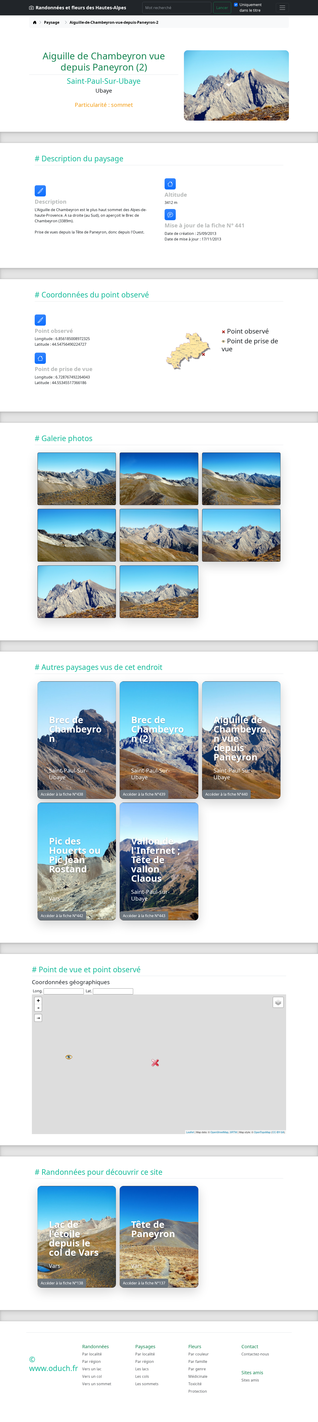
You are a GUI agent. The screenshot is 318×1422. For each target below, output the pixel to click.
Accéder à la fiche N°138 (62, 1283)
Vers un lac (91, 1368)
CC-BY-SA (278, 1132)
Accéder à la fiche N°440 (226, 794)
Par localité (92, 1354)
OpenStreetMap (219, 1132)
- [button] (38, 1007)
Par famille (197, 1361)
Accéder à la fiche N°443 (144, 915)
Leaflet (190, 1132)
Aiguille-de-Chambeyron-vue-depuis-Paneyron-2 (114, 22)
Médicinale (197, 1376)
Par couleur (198, 1354)
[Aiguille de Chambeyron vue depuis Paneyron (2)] (77, 479)
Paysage (51, 22)
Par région (91, 1361)
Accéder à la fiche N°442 (62, 915)
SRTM (233, 1132)
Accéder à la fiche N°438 (62, 794)
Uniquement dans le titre (251, 7)
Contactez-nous (255, 1354)
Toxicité (195, 1383)
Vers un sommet (96, 1383)
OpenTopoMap (262, 1132)
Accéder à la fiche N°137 (144, 1283)
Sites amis (250, 1380)
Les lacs (142, 1368)
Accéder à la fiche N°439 (144, 794)
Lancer (222, 7)
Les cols (142, 1376)
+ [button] (38, 1000)
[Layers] (278, 1002)
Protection (197, 1391)
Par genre (197, 1368)
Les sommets (147, 1383)
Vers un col (92, 1376)
